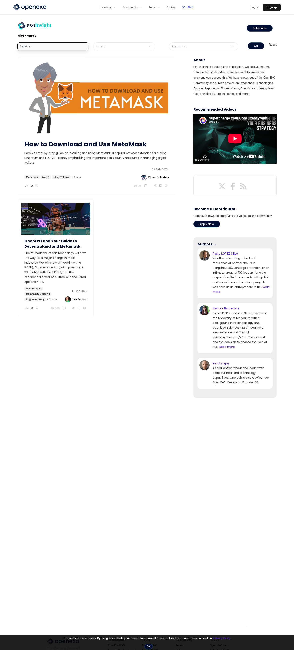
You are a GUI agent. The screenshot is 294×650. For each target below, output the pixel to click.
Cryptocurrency (35, 299)
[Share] (155, 185)
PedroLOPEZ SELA (225, 253)
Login (254, 7)
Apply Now (207, 224)
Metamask (32, 177)
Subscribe (259, 28)
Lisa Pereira (79, 299)
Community (130, 7)
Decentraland (33, 288)
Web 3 (45, 177)
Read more (227, 347)
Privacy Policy (221, 638)
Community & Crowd (38, 294)
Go (256, 46)
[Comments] (146, 185)
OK (149, 646)
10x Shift (188, 7)
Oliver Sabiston (158, 177)
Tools (152, 7)
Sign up (272, 7)
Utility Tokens (61, 177)
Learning (106, 7)
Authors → (207, 244)
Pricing (170, 7)
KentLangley (221, 363)
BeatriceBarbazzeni (226, 308)
